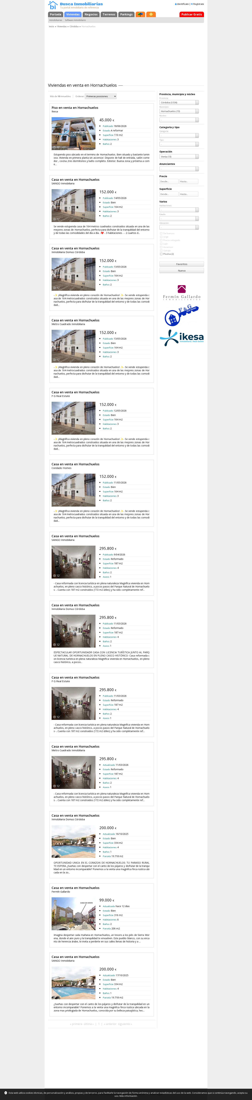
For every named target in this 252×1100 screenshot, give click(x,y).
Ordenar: (79, 96)
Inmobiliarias (55, 20)
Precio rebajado (171, 240)
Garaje (167, 250)
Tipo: (161, 140)
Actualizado (109, 764)
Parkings (126, 14)
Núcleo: (162, 115)
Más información (128, 1095)
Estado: (162, 214)
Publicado (108, 126)
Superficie (108, 135)
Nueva (181, 270)
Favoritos (181, 264)
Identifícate (183, 3)
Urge (165, 236)
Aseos (106, 576)
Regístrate (198, 3)
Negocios (91, 14)
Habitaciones (110, 139)
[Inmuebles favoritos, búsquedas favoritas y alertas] (151, 14)
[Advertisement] (126, 54)
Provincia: (164, 98)
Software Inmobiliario (75, 20)
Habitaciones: (165, 205)
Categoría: (164, 131)
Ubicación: (164, 223)
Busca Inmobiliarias (81, 4)
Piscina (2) (168, 253)
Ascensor (168, 247)
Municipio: (164, 107)
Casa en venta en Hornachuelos (75, 179)
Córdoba (74, 26)
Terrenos (109, 14)
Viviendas (73, 14)
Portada (55, 14)
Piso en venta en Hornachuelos (75, 108)
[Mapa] (140, 14)
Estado (106, 130)
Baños (106, 143)
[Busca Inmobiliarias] (53, 8)
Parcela (107, 856)
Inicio (51, 26)
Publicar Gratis (192, 14)
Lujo (165, 243)
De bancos (169, 233)
